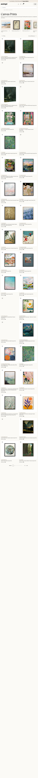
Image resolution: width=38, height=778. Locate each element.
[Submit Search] (2, 8)
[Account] (18, 4)
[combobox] (19, 7)
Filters (4, 35)
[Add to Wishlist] (2, 39)
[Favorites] (21, 4)
